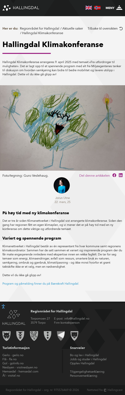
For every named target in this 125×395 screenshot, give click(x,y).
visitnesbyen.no (27, 367)
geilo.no (17, 355)
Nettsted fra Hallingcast (105, 390)
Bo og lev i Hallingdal (84, 355)
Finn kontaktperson (67, 322)
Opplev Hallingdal (82, 363)
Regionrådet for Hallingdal (39, 28)
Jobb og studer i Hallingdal (88, 359)
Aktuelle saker (72, 28)
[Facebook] (114, 175)
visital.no (14, 375)
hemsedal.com (28, 371)
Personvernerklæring (83, 376)
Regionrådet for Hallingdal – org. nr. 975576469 (37, 390)
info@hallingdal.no (76, 318)
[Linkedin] (121, 175)
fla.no (13, 359)
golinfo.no (17, 363)
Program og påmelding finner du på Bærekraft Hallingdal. (40, 283)
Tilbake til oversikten (103, 28)
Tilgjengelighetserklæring (87, 371)
